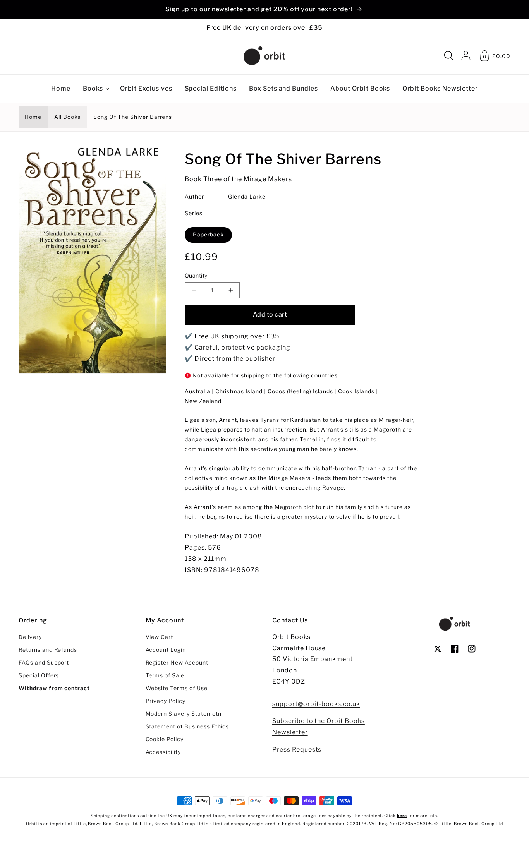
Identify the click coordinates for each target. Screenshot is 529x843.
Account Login (166, 650)
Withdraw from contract (54, 688)
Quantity (196, 275)
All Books (67, 117)
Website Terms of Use (177, 688)
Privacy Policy (165, 701)
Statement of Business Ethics (187, 726)
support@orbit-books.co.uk (316, 704)
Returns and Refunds (48, 650)
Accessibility (163, 752)
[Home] (264, 55)
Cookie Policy (165, 739)
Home (33, 117)
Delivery (30, 637)
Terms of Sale (165, 675)
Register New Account (177, 663)
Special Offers (39, 675)
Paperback (208, 234)
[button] (449, 56)
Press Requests (296, 749)
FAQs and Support (44, 663)
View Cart (159, 637)
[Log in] (466, 55)
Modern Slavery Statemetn (184, 714)
